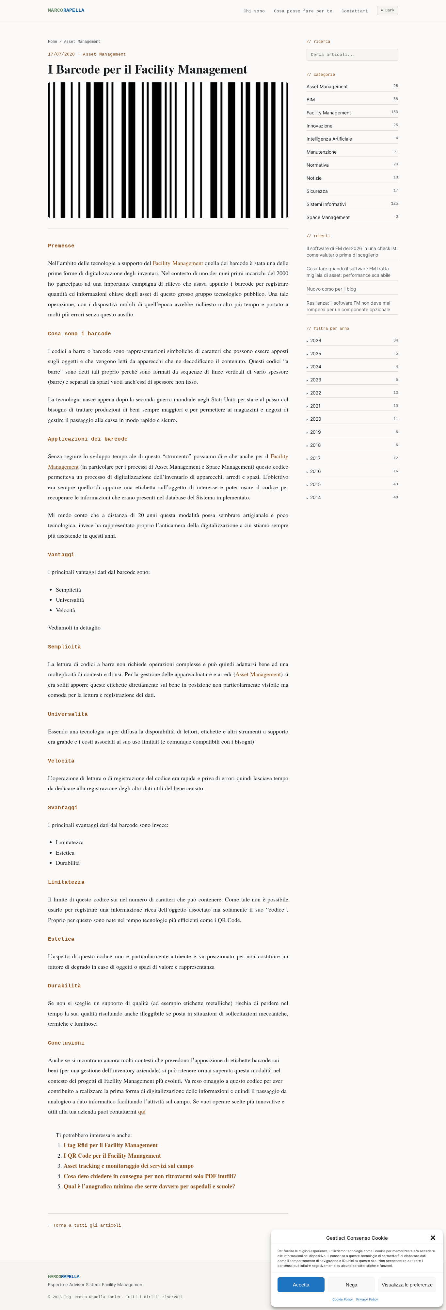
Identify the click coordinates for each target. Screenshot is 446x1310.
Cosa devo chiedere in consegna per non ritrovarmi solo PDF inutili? (150, 1176)
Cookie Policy (342, 1299)
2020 (315, 419)
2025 (315, 353)
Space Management (352, 217)
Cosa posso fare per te (303, 11)
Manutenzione (352, 152)
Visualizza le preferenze (407, 1284)
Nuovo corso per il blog (331, 289)
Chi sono (254, 11)
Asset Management (258, 674)
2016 (315, 471)
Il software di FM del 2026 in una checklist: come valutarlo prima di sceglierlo (352, 251)
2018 (315, 445)
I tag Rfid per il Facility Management (111, 1145)
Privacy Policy (367, 1299)
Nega (351, 1284)
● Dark (387, 10)
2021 (315, 406)
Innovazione (352, 125)
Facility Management (178, 263)
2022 (315, 392)
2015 (315, 484)
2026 (315, 340)
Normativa (352, 165)
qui (142, 1111)
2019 (315, 432)
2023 (315, 379)
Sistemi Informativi (352, 204)
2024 (315, 366)
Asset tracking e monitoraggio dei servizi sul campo (129, 1165)
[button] (433, 1237)
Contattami (355, 11)
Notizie (352, 178)
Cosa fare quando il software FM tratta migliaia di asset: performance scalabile (348, 272)
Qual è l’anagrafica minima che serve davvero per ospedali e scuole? (149, 1186)
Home (52, 42)
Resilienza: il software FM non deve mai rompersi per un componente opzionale (348, 306)
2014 (315, 497)
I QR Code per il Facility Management (112, 1155)
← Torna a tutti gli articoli (84, 1225)
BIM (352, 99)
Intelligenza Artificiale (352, 139)
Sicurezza (352, 191)
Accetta (301, 1284)
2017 (315, 458)
